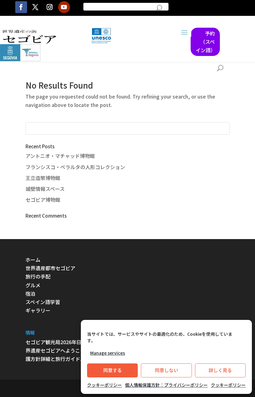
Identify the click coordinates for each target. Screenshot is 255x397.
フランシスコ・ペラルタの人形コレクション (75, 167)
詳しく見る (220, 370)
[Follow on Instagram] (50, 7)
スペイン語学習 (43, 302)
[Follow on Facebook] (21, 7)
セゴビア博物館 (43, 199)
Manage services (107, 353)
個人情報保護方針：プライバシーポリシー (166, 385)
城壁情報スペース (45, 188)
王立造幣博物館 (43, 178)
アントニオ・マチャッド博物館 (60, 155)
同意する (112, 370)
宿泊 (30, 293)
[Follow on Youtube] (64, 7)
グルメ (33, 285)
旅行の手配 (38, 276)
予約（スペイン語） (206, 42)
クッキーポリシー (104, 385)
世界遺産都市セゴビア (50, 268)
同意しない (166, 370)
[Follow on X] (35, 7)
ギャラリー (38, 310)
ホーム (33, 259)
